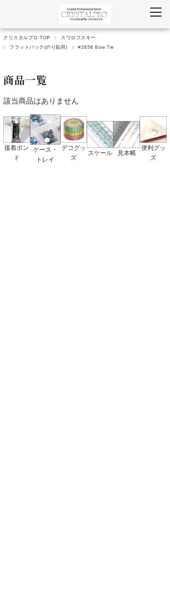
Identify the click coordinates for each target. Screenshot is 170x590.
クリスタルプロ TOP (26, 37)
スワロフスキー (78, 37)
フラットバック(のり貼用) (38, 47)
